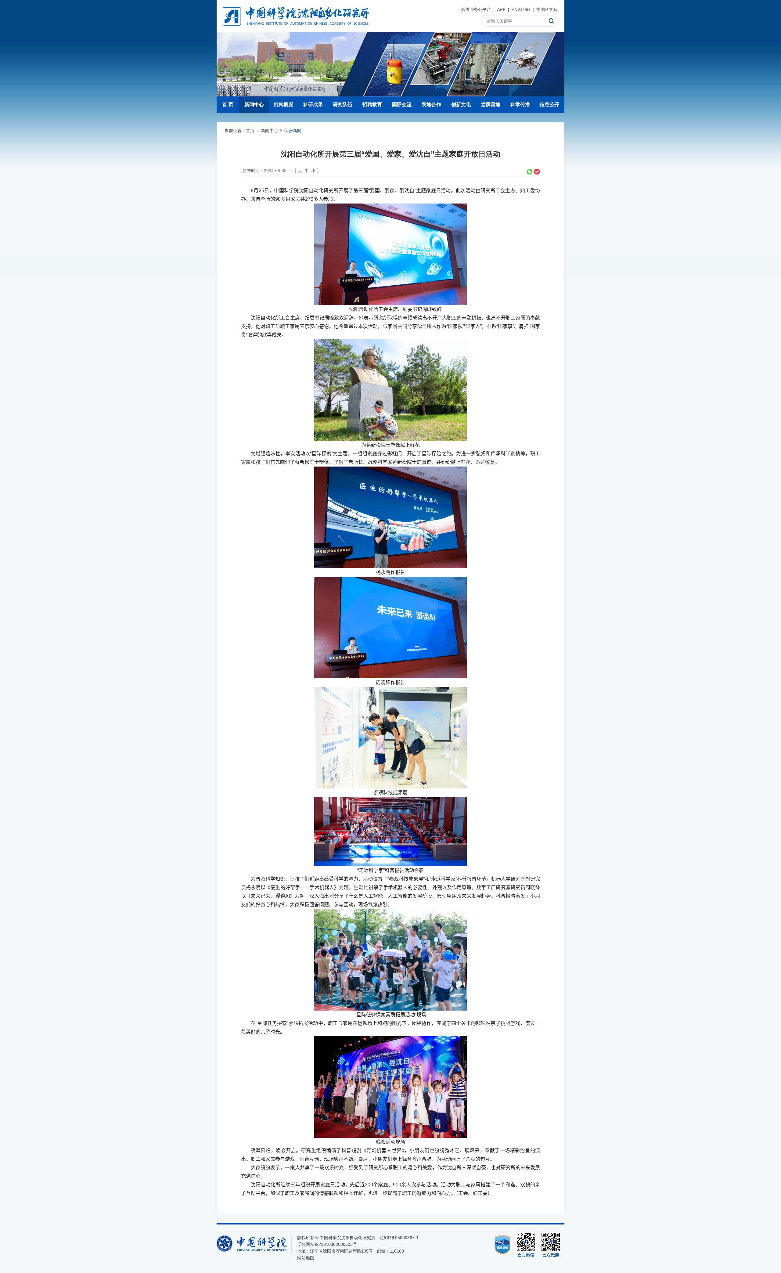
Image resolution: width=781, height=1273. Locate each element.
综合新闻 (292, 130)
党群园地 (490, 104)
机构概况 (283, 104)
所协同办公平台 (476, 9)
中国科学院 (547, 9)
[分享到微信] (530, 172)
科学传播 (520, 104)
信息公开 (549, 104)
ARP (501, 9)
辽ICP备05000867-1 (399, 1237)
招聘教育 (372, 104)
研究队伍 (342, 104)
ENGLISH (521, 9)
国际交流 (402, 104)
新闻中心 (254, 104)
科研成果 (313, 104)
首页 (250, 130)
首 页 (227, 104)
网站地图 (305, 1257)
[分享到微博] (537, 172)
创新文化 (461, 104)
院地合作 (431, 104)
